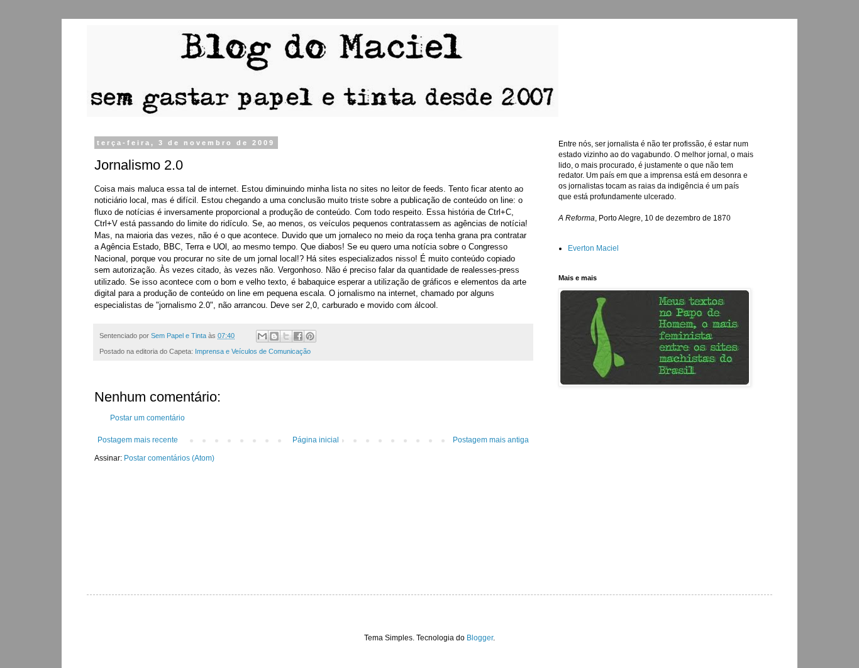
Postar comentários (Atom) (169, 458)
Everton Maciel (593, 248)
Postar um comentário (147, 417)
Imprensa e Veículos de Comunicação (253, 351)
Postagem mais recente (137, 439)
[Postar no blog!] (274, 336)
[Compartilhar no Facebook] (298, 336)
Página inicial (315, 439)
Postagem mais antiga (491, 439)
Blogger (480, 637)
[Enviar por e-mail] (262, 336)
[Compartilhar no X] (286, 336)
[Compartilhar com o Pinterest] (310, 336)
